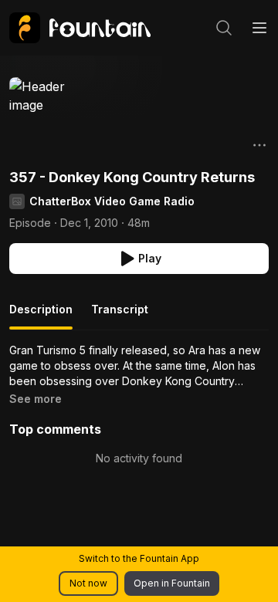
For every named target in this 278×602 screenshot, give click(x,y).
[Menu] (259, 28)
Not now (88, 583)
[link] (80, 27)
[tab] (41, 316)
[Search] (223, 27)
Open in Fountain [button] (172, 583)
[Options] (259, 145)
